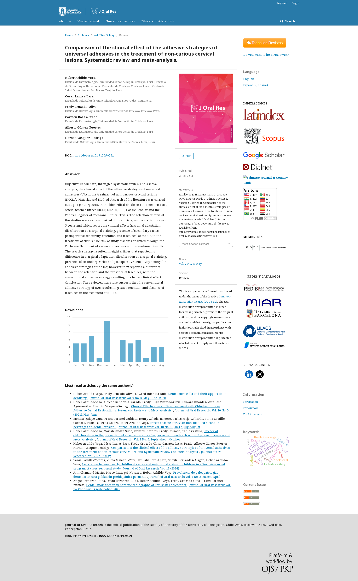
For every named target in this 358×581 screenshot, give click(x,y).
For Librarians (252, 414)
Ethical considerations (158, 21)
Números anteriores (120, 21)
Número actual (88, 21)
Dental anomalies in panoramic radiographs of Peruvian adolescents (136, 485)
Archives (83, 35)
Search (289, 21)
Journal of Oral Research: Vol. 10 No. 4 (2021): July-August (159, 427)
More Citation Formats (195, 244)
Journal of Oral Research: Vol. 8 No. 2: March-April (184, 477)
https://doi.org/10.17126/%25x (93, 155)
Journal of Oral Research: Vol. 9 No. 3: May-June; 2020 (128, 398)
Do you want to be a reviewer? (266, 55)
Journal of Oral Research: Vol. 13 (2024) (151, 468)
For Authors (250, 408)
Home (69, 35)
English (248, 79)
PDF (188, 156)
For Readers (250, 402)
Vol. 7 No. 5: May (104, 35)
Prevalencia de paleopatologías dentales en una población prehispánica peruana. (145, 475)
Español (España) (255, 85)
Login (295, 3)
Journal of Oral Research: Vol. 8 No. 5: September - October (138, 439)
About (63, 21)
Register (282, 3)
